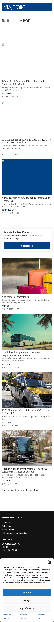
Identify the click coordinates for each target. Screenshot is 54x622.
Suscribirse (27, 246)
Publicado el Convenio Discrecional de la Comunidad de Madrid (23, 83)
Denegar (27, 600)
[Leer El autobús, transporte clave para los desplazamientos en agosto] (27, 332)
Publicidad (6, 526)
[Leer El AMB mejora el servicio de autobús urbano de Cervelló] (27, 390)
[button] (49, 561)
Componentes (8, 210)
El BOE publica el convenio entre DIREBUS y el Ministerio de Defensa (26, 141)
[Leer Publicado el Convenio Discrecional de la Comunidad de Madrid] (27, 61)
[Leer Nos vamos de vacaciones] (27, 276)
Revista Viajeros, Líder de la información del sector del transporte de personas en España (14, 7)
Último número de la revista (15, 533)
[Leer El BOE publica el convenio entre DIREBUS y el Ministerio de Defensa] (27, 119)
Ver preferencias (27, 608)
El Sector (6, 152)
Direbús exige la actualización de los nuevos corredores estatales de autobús (25, 470)
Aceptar (27, 592)
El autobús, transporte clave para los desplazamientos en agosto (21, 354)
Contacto (6, 522)
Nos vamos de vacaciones (15, 296)
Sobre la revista (9, 529)
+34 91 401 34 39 (9, 550)
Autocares (6, 94)
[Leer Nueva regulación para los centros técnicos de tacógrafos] (27, 177)
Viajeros (5, 306)
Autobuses (6, 423)
